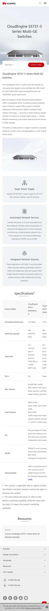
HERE (30, 480)
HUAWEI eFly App (14, 585)
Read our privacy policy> (34, 608)
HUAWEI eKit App (14, 580)
